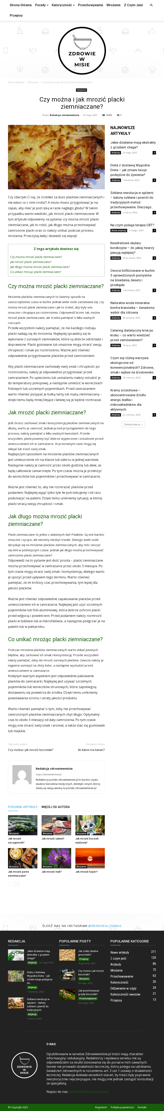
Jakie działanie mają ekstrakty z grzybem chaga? (38, 955)
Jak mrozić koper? (86, 871)
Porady (40, 5)
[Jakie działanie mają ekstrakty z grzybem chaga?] (16, 955)
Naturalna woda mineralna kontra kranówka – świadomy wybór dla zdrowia (132, 307)
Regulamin (101, 1107)
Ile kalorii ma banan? (91, 750)
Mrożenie (113, 5)
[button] (151, 5)
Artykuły (116, 152)
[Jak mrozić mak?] (56, 858)
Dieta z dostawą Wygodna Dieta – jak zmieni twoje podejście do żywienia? (130, 170)
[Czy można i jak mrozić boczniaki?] (67, 974)
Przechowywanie (90, 5)
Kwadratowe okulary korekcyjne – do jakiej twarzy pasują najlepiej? (132, 248)
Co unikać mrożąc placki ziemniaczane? (35, 272)
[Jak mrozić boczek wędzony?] (90, 825)
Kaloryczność (62, 5)
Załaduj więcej (132, 424)
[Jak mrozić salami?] (56, 825)
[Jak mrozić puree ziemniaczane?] (22, 858)
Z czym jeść (133, 5)
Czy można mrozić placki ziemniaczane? (36, 257)
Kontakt (142, 1107)
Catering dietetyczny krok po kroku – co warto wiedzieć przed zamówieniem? (131, 335)
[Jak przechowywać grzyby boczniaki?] (67, 994)
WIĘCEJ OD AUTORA (56, 807)
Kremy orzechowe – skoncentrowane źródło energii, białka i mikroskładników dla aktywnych (128, 399)
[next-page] (16, 883)
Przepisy (16, 15)
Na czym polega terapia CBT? (132, 225)
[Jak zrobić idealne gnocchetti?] (67, 955)
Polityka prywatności (122, 1107)
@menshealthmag (105, 926)
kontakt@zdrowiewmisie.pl (89, 1091)
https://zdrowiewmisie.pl (48, 774)
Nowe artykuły (119, 230)
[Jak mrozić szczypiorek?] (22, 825)
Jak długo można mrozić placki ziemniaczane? (40, 267)
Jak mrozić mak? (52, 871)
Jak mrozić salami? (53, 838)
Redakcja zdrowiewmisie (64, 115)
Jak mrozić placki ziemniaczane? (31, 262)
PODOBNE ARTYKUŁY (23, 807)
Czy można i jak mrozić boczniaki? (30, 750)
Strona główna (21, 5)
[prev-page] (10, 883)
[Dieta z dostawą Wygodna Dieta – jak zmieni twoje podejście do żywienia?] (16, 976)
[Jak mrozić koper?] (90, 858)
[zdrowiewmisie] (82, 49)
